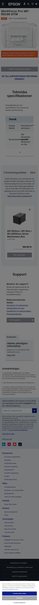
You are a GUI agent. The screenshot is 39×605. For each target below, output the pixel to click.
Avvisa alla (19, 598)
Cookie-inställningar (19, 602)
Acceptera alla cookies (19, 593)
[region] (19, 593)
